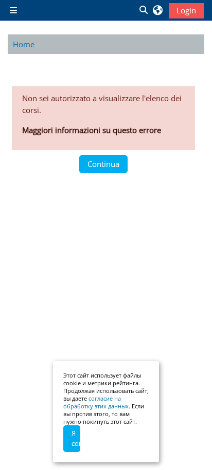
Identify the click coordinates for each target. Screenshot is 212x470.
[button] (143, 10)
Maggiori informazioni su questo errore (91, 130)
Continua (103, 164)
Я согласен (76, 438)
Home (23, 44)
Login (186, 10)
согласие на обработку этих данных (96, 402)
